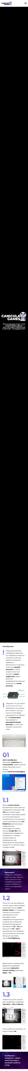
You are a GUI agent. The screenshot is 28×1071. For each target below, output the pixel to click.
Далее (5, 805)
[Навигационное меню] (25, 3)
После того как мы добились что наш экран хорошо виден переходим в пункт (14, 905)
